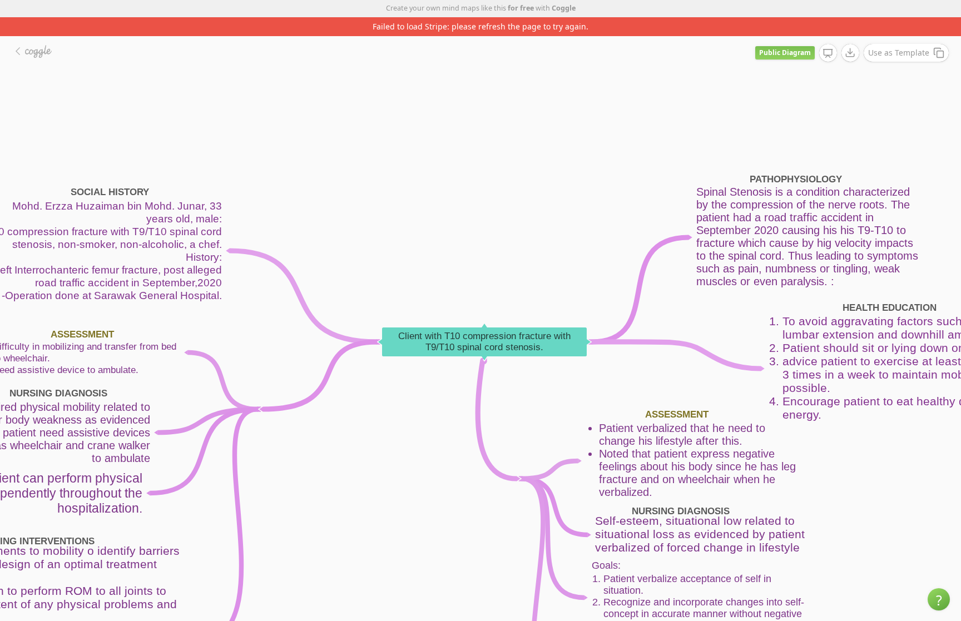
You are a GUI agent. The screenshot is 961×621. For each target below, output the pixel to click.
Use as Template (898, 52)
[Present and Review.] (828, 53)
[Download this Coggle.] (850, 53)
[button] (939, 599)
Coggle (564, 8)
